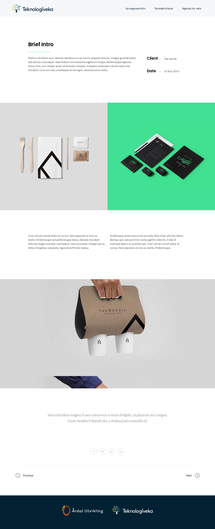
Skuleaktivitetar (164, 8)
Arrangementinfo (136, 8)
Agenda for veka (191, 8)
